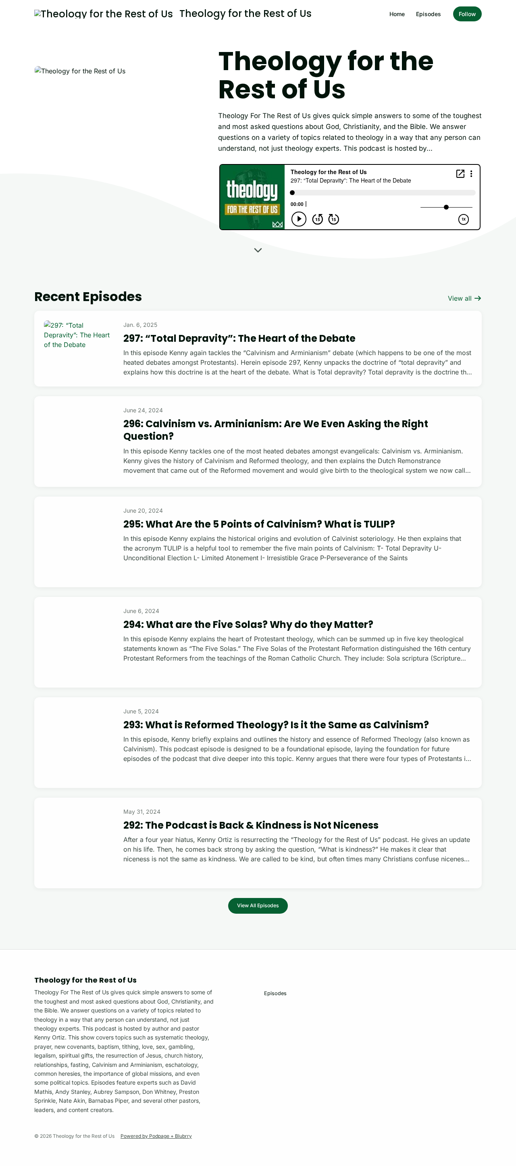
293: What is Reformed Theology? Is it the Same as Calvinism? (276, 725)
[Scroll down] (258, 248)
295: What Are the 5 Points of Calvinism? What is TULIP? (259, 524)
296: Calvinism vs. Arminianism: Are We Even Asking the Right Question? (275, 430)
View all (461, 298)
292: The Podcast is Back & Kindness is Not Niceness (251, 825)
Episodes (428, 13)
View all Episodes (258, 905)
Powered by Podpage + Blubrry (156, 1136)
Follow (467, 13)
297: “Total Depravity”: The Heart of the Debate (239, 338)
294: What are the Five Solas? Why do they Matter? (248, 624)
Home (397, 13)
